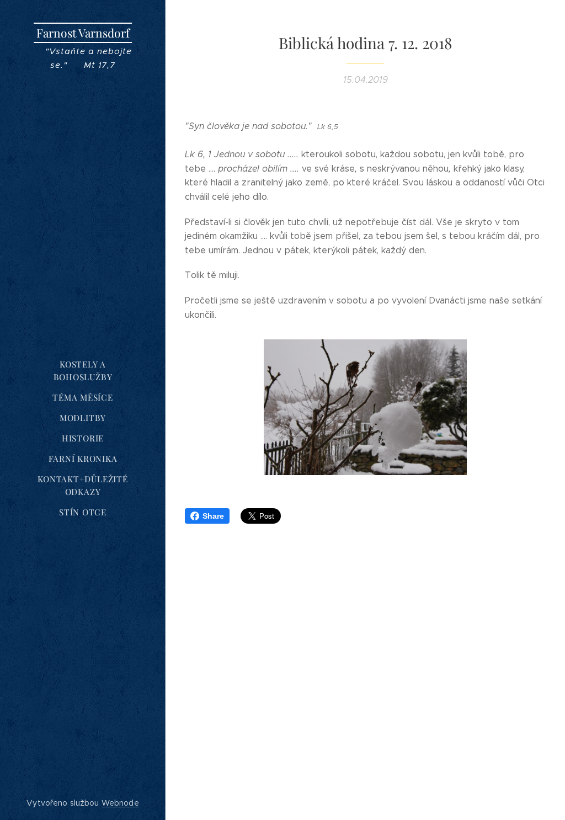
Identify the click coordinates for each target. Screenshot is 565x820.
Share (213, 516)
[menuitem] (82, 371)
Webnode (120, 803)
